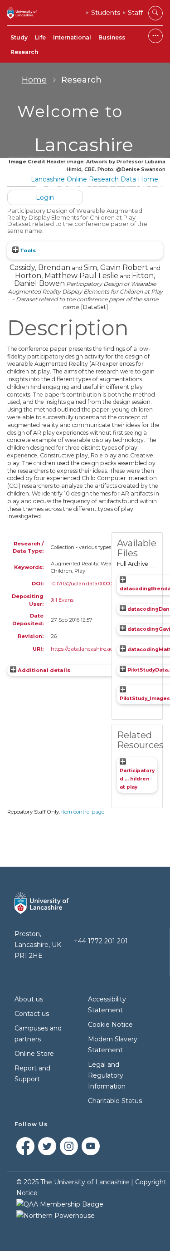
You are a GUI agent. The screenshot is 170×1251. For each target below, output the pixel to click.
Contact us (32, 1014)
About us (29, 999)
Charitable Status (115, 1101)
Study (19, 37)
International (72, 37)
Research (24, 52)
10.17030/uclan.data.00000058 (85, 583)
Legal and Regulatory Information (107, 1075)
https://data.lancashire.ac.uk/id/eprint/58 (101, 649)
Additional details (44, 670)
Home (34, 80)
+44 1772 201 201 (101, 941)
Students (105, 13)
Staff (135, 13)
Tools (27, 250)
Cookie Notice (110, 1024)
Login (45, 197)
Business (111, 37)
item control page (82, 812)
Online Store (34, 1054)
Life (40, 37)
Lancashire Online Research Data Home (94, 179)
